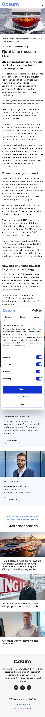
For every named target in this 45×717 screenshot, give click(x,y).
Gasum (5, 39)
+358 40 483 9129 (15, 489)
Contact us (12, 499)
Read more (12, 441)
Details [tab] (22, 317)
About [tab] (36, 317)
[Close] (33, 4)
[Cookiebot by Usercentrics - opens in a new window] (32, 310)
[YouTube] (29, 687)
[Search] (41, 4)
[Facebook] (16, 687)
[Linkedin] (22, 687)
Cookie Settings (22, 704)
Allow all (22, 389)
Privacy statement (22, 708)
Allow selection (22, 397)
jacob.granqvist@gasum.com (17, 492)
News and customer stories (23, 39)
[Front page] (10, 4)
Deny (22, 404)
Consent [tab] (8, 317)
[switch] (39, 364)
